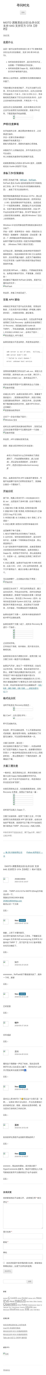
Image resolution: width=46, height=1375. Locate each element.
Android (5, 1298)
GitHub (30, 1298)
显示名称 (7, 1232)
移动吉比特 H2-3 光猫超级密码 (15, 1331)
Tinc (10, 1307)
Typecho (22, 1307)
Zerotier (22, 1309)
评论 (5, 1202)
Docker (25, 1298)
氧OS (38, 1309)
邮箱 (5, 1242)
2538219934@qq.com (12, 901)
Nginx (31, 1301)
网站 (5, 1252)
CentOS (13, 1298)
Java (11, 1301)
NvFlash (32, 180)
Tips (29, 832)
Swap (38, 1305)
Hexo (39, 1298)
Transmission (15, 1307)
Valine (34, 1307)
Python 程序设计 (35, 852)
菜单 (23, 12)
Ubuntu (29, 1307)
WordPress (14, 1309)
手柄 (34, 1309)
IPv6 (6, 1300)
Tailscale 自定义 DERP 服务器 (15, 1338)
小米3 (5, 835)
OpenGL (39, 1301)
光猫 (27, 1309)
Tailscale (5, 1307)
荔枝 (17, 1051)
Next (27, 1301)
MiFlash (23, 180)
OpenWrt (10, 1304)
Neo (16, 920)
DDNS (19, 1298)
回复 (5, 910)
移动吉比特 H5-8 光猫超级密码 (15, 1334)
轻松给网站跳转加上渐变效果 (14, 1325)
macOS (20, 1301)
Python (25, 1305)
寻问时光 (23, 5)
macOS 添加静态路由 (11, 1328)
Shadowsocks (32, 1305)
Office (35, 1301)
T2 (41, 1305)
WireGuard (6, 1309)
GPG (34, 1298)
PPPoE (19, 1305)
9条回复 (6, 35)
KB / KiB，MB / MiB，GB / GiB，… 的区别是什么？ (22, 688)
